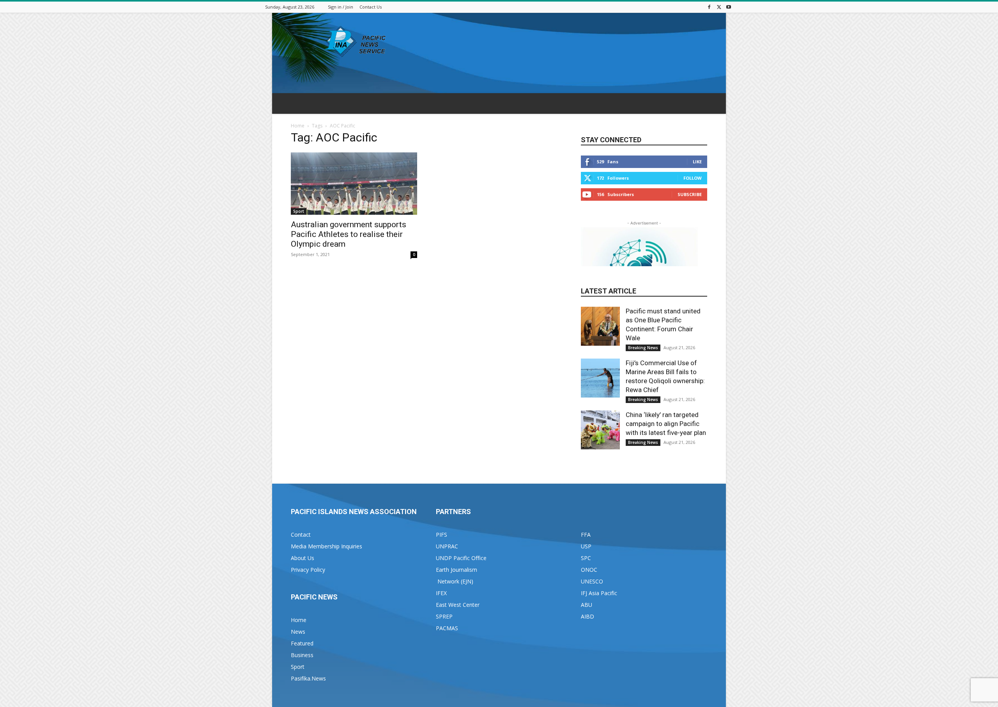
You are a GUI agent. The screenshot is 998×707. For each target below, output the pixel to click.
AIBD (587, 616)
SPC (586, 558)
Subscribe (690, 194)
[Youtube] (728, 7)
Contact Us (370, 7)
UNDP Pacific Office (461, 558)
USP (586, 546)
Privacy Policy (308, 569)
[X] (719, 7)
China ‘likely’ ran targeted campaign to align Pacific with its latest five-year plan (666, 424)
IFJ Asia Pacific (599, 593)
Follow (692, 178)
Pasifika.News (308, 678)
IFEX (441, 593)
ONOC (589, 569)
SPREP (444, 616)
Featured (302, 643)
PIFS (441, 534)
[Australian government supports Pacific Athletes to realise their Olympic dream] (354, 183)
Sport (298, 211)
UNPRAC (447, 546)
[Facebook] (709, 7)
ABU (586, 604)
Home (297, 125)
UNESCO (592, 581)
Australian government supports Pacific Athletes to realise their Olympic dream (348, 234)
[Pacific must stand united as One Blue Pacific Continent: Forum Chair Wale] (600, 326)
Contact (301, 534)
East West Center (458, 604)
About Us (302, 558)
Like (697, 161)
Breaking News (643, 347)
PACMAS (447, 628)
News (298, 631)
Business (302, 655)
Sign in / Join (340, 7)
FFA (586, 534)
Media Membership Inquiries (326, 546)
